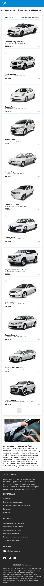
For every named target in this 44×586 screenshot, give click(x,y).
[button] (2, 10)
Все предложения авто (12, 533)
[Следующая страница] (30, 410)
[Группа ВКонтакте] (5, 557)
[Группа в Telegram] (11, 557)
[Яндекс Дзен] (16, 557)
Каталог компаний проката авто (15, 537)
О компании (7, 499)
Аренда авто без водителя (13, 523)
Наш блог (6, 512)
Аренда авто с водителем (13, 526)
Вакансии (7, 509)
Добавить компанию (11, 540)
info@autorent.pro (13, 551)
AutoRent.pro (26, 565)
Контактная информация (13, 502)
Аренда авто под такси (12, 530)
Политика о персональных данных (16, 506)
